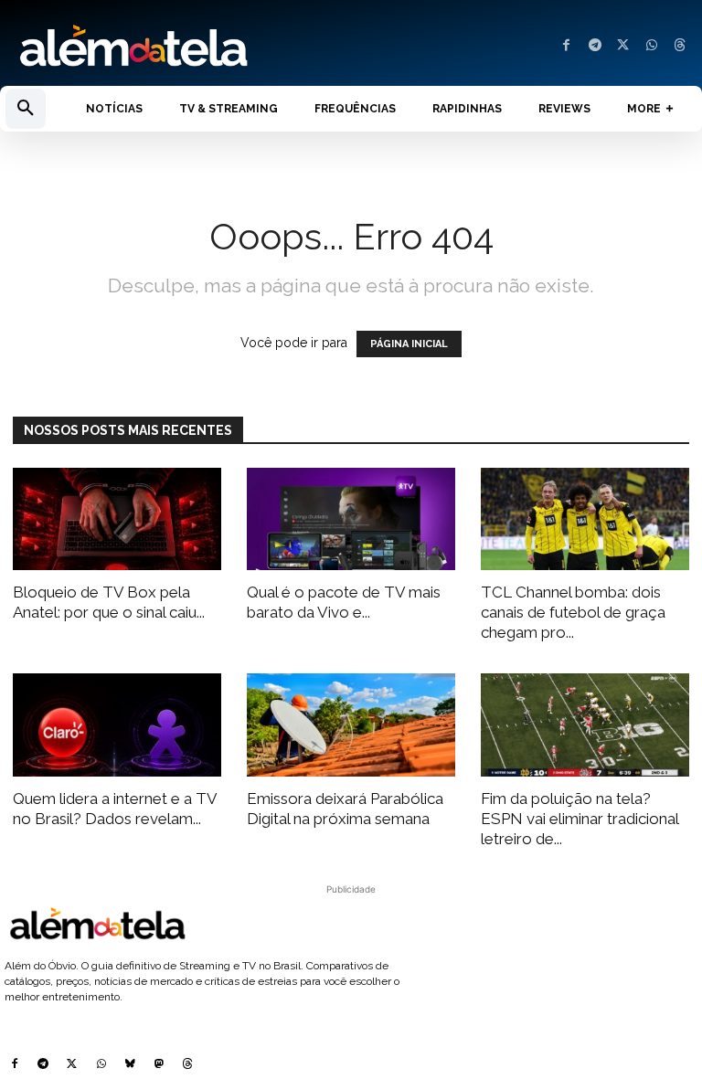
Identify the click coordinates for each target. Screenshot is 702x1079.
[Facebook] (566, 46)
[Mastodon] (159, 1065)
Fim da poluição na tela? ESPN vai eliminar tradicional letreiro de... (579, 818)
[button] (25, 109)
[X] (623, 46)
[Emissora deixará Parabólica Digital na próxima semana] (351, 725)
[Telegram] (594, 46)
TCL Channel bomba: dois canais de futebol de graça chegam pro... (573, 612)
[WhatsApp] (651, 46)
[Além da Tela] (175, 46)
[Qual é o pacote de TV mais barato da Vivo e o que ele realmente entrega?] (351, 519)
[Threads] (679, 46)
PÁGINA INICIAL (409, 344)
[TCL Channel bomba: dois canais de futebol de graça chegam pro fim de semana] (585, 519)
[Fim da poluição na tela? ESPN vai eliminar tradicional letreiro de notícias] (585, 725)
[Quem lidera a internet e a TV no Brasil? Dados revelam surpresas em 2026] (117, 725)
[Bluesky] (130, 1065)
